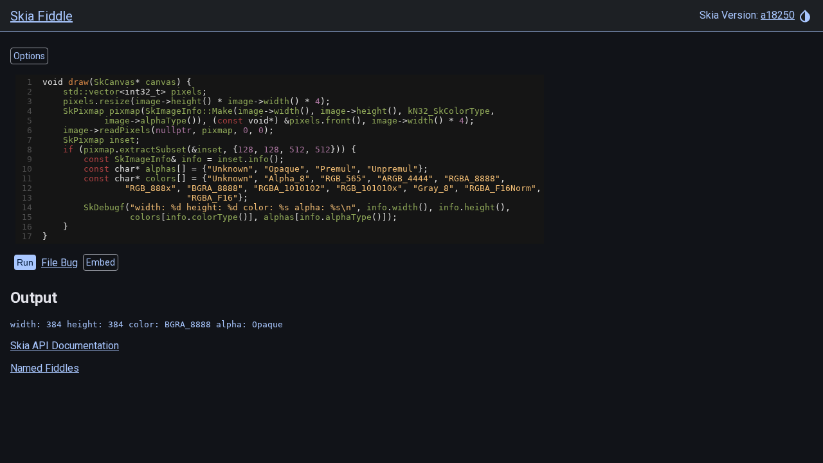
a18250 (778, 15)
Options (29, 56)
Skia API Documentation (64, 346)
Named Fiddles (44, 368)
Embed (100, 262)
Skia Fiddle (41, 16)
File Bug (59, 263)
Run (25, 262)
